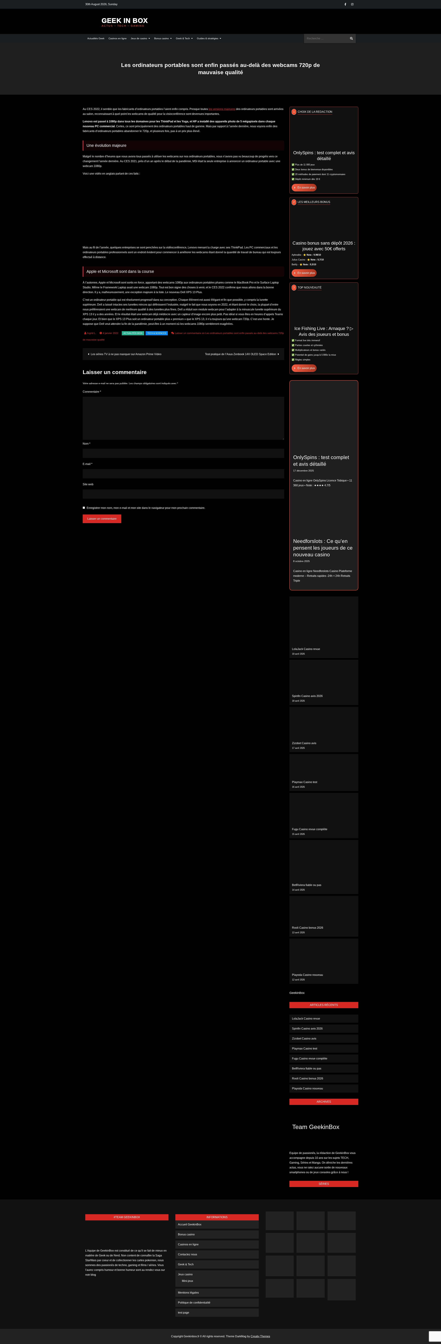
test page (183, 1312)
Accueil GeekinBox (189, 1224)
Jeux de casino (139, 38)
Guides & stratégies (207, 38)
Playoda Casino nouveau (307, 974)
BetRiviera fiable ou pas (306, 885)
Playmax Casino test (304, 782)
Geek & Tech (183, 38)
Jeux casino (185, 1274)
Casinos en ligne (118, 38)
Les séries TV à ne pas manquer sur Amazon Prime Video (126, 354)
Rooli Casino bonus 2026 (307, 927)
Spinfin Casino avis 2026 (307, 696)
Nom (86, 443)
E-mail (87, 464)
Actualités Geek (95, 38)
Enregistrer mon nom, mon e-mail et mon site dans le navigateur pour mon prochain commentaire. (146, 508)
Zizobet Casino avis (304, 743)
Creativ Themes (260, 1336)
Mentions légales (188, 1292)
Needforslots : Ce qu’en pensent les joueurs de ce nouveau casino (323, 547)
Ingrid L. (91, 333)
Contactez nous (187, 1254)
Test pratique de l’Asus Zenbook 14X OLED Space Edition (240, 354)
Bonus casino (161, 38)
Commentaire (92, 391)
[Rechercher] (351, 38)
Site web (88, 484)
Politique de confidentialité (194, 1302)
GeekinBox (297, 993)
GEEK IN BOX (125, 20)
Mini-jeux (187, 1280)
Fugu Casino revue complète (309, 829)
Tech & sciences (156, 333)
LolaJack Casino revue (306, 649)
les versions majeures (222, 109)
